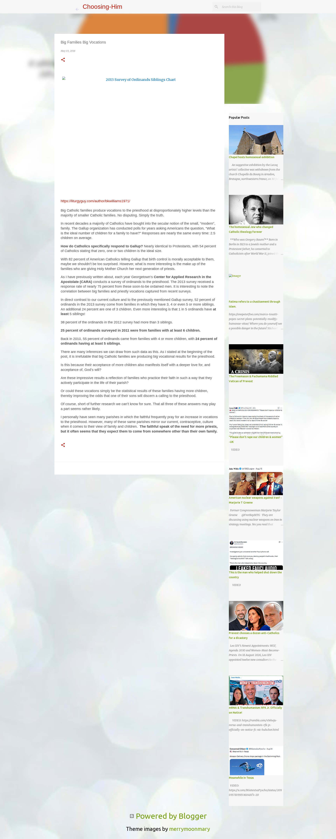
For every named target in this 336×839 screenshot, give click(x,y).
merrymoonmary (189, 829)
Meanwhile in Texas (241, 777)
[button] (63, 60)
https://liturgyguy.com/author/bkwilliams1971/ (95, 201)
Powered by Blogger (170, 816)
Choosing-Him (102, 6)
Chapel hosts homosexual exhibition (251, 157)
